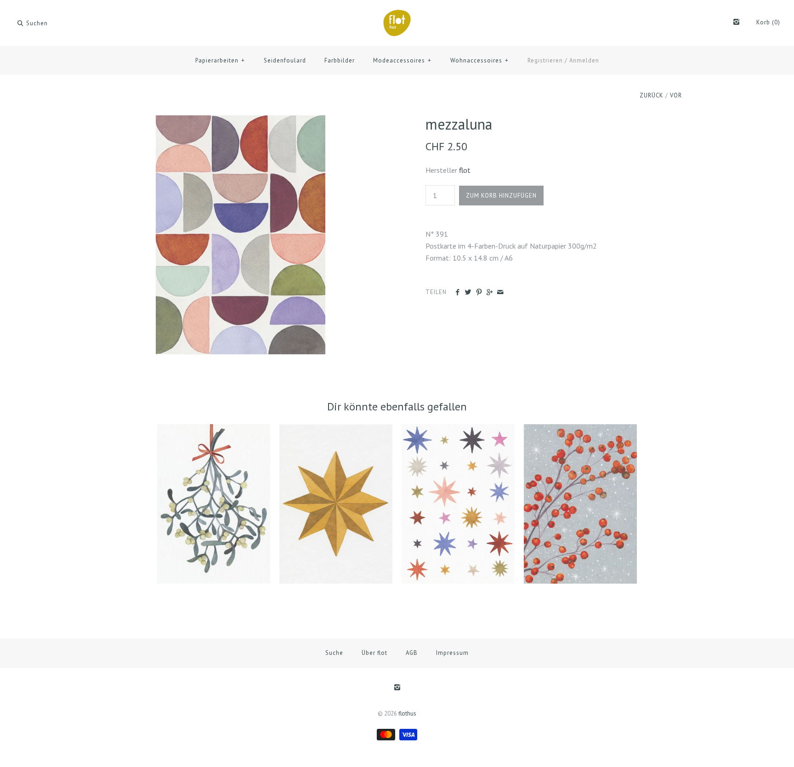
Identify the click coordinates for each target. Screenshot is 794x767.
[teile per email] (500, 292)
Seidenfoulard (285, 60)
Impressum (452, 653)
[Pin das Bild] (479, 292)
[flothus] (397, 14)
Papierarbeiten (220, 60)
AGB (412, 653)
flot (465, 170)
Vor (676, 95)
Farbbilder (339, 60)
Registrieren (545, 60)
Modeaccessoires (402, 60)
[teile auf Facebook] (457, 292)
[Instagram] (736, 22)
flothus (407, 713)
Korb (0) (768, 22)
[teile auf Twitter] (468, 292)
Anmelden (584, 60)
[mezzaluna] (240, 120)
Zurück (652, 95)
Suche (334, 653)
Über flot (374, 653)
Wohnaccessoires (479, 60)
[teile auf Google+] (489, 292)
